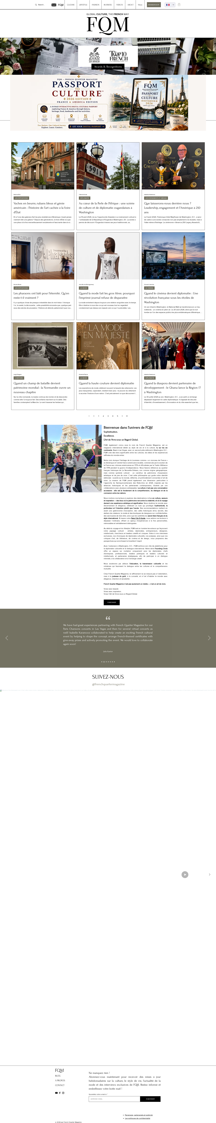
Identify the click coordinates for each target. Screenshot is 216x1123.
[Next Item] (209, 874)
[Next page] (122, 416)
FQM (61, 4)
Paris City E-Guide (138, 518)
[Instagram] (63, 1092)
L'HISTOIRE (19, 378)
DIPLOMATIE (84, 198)
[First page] (89, 416)
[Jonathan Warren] (106, 661)
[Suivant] (209, 638)
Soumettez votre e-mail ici (98, 1094)
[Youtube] (56, 1092)
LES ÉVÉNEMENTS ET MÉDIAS (156, 198)
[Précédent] (7, 638)
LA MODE (83, 288)
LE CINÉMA (149, 288)
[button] (179, 4)
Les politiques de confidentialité (137, 1118)
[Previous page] (94, 416)
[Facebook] (59, 1092)
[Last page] (127, 416)
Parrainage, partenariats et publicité (139, 1115)
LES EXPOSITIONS (21, 198)
